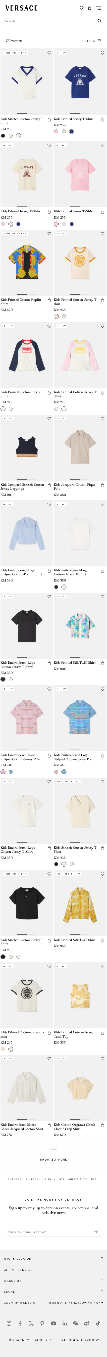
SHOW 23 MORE (53, 1159)
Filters (89, 41)
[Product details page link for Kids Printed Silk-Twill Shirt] (80, 626)
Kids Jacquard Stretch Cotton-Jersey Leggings (22, 486)
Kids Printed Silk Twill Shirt (75, 940)
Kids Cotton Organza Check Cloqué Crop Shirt (74, 1126)
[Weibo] (87, 1323)
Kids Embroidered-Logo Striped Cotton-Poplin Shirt (21, 572)
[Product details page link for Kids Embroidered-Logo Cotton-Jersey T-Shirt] (80, 533)
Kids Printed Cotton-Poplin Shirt (20, 301)
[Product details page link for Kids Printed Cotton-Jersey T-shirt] (80, 263)
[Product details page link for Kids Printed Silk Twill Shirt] (80, 903)
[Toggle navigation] (99, 8)
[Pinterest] (42, 1323)
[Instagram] (9, 1323)
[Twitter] (31, 1323)
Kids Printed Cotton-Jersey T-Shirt (22, 394)
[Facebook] (20, 1323)
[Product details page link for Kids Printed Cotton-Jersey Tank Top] (80, 995)
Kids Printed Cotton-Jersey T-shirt (76, 301)
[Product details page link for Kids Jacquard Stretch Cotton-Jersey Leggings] (26, 448)
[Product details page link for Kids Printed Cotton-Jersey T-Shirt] (26, 355)
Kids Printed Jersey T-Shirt (74, 119)
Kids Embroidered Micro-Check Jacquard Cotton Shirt (21, 1126)
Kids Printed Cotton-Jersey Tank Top (73, 1034)
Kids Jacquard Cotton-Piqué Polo (74, 486)
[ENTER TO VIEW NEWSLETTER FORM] (97, 1232)
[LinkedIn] (65, 1323)
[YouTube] (53, 1323)
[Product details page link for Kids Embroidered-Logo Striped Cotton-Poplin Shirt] (26, 533)
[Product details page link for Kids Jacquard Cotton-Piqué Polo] (80, 448)
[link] (13, 1179)
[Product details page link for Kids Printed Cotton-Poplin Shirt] (26, 263)
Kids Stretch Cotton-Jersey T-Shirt (22, 121)
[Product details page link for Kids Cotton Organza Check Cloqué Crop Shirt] (80, 1088)
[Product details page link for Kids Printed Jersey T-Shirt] (80, 82)
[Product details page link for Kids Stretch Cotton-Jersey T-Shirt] (26, 82)
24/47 (53, 1149)
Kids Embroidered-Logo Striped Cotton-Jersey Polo (20, 757)
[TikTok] (98, 1323)
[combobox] (53, 21)
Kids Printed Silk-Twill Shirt (75, 662)
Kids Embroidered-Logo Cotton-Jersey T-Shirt (71, 572)
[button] (90, 8)
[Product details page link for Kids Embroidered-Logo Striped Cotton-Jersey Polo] (26, 718)
